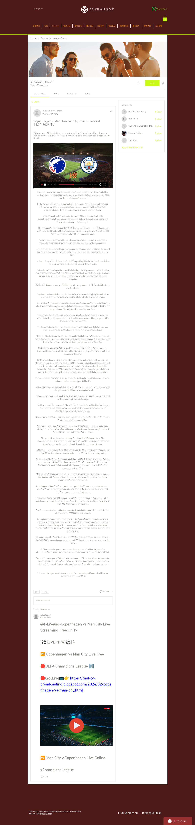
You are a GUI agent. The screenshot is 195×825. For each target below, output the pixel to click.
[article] (73, 443)
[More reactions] (45, 592)
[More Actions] (111, 616)
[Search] (138, 83)
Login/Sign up (38, 9)
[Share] (111, 111)
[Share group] (163, 83)
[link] (39, 93)
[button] (165, 18)
